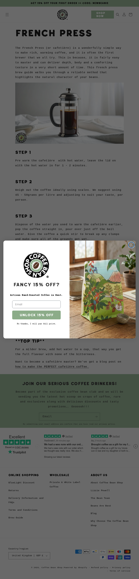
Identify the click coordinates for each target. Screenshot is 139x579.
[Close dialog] (131, 245)
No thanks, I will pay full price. (36, 324)
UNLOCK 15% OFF (36, 315)
